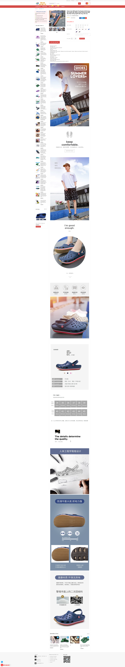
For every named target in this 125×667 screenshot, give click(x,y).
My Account (68, 0)
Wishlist (73, 0)
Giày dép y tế (51, 6)
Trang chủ (38, 6)
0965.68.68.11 (39, 659)
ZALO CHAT (65, 654)
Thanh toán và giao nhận (53, 659)
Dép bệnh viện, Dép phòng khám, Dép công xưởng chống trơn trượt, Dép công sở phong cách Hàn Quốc (43, 195)
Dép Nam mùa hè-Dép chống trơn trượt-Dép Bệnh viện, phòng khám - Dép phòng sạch (43, 135)
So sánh (77, 0)
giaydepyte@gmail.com (40, 663)
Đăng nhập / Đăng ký (87, 0)
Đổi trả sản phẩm (52, 660)
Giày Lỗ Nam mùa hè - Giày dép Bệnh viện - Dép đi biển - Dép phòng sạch (43, 129)
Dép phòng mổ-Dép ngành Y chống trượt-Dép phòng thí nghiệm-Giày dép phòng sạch (43, 90)
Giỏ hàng (82, 0)
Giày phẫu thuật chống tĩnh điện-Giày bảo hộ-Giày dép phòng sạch (43, 48)
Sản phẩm (45, 6)
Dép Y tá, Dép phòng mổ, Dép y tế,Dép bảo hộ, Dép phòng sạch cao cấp (43, 112)
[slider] (68, 17)
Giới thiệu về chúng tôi (53, 656)
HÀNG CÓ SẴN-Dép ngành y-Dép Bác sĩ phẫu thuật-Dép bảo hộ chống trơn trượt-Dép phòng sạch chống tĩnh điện (43, 118)
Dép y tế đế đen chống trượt (40, 223)
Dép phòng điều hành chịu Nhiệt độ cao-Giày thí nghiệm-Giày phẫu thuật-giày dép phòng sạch (43, 60)
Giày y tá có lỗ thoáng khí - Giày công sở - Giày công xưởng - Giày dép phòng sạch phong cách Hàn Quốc (43, 170)
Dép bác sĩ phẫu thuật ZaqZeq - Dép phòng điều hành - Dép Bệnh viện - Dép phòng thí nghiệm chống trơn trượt (43, 182)
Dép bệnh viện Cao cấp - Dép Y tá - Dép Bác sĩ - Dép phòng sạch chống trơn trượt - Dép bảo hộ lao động (43, 145)
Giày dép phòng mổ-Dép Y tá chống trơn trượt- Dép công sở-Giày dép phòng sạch (43, 54)
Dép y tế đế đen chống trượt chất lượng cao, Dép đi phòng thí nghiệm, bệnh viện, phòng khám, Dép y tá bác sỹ (43, 29)
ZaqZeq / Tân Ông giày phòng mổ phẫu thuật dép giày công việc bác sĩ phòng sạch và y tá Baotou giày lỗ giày (64, 646)
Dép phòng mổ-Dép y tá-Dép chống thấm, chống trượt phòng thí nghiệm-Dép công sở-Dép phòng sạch (43, 124)
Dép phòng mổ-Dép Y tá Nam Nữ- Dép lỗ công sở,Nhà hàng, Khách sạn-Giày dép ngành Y (43, 96)
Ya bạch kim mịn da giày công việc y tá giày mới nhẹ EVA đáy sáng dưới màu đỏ (54, 645)
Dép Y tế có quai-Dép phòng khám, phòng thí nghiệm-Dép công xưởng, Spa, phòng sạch (43, 85)
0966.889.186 (39, 660)
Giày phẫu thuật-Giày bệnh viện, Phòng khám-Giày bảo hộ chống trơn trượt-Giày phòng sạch (43, 102)
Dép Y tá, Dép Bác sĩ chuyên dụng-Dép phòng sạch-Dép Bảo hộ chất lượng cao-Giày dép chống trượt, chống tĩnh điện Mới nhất (43, 79)
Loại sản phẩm (52, 3)
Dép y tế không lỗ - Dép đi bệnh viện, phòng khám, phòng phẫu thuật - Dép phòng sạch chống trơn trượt (43, 164)
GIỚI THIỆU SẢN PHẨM (54, 42)
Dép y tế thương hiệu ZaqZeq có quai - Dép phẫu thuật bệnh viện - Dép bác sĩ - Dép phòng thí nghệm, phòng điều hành (43, 188)
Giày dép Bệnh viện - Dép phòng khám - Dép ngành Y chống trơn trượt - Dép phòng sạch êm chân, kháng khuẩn (43, 151)
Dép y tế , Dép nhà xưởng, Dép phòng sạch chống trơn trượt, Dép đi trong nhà (43, 201)
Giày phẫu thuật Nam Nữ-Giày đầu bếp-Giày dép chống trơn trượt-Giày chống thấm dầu (43, 65)
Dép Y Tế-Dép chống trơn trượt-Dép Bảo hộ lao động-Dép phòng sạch (43, 44)
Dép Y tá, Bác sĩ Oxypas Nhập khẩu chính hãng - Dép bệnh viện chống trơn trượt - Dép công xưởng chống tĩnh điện (43, 157)
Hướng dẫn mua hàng (53, 657)
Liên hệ (63, 6)
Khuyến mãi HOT (87, 6)
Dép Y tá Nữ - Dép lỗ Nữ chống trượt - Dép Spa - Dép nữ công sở (43, 139)
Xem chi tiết (38, 226)
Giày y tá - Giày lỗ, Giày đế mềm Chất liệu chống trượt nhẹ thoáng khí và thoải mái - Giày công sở (43, 176)
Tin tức (57, 6)
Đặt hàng (82, 38)
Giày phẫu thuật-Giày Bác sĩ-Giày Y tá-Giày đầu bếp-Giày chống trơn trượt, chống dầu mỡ (43, 107)
